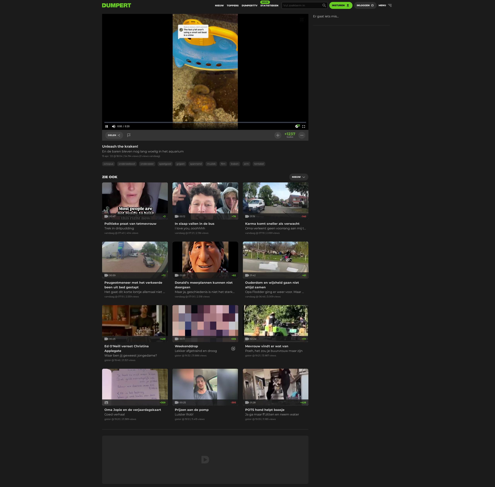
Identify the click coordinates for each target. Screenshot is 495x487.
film (223, 163)
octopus (108, 163)
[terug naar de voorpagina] (116, 5)
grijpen (181, 163)
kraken (235, 163)
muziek (211, 163)
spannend (196, 163)
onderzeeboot (127, 163)
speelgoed (165, 163)
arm (246, 163)
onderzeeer (147, 163)
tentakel (259, 163)
